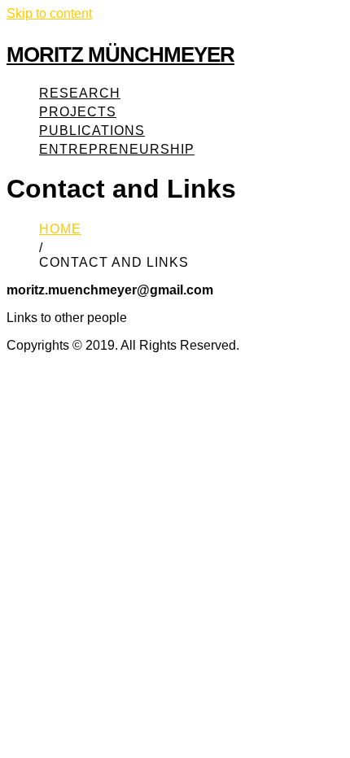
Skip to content (49, 13)
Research (79, 93)
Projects (77, 112)
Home (60, 229)
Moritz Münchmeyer (120, 54)
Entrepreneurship (117, 149)
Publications (92, 130)
